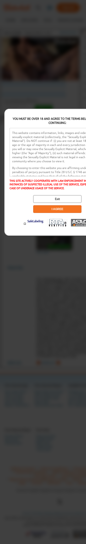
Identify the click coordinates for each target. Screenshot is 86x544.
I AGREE (57, 209)
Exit (57, 199)
